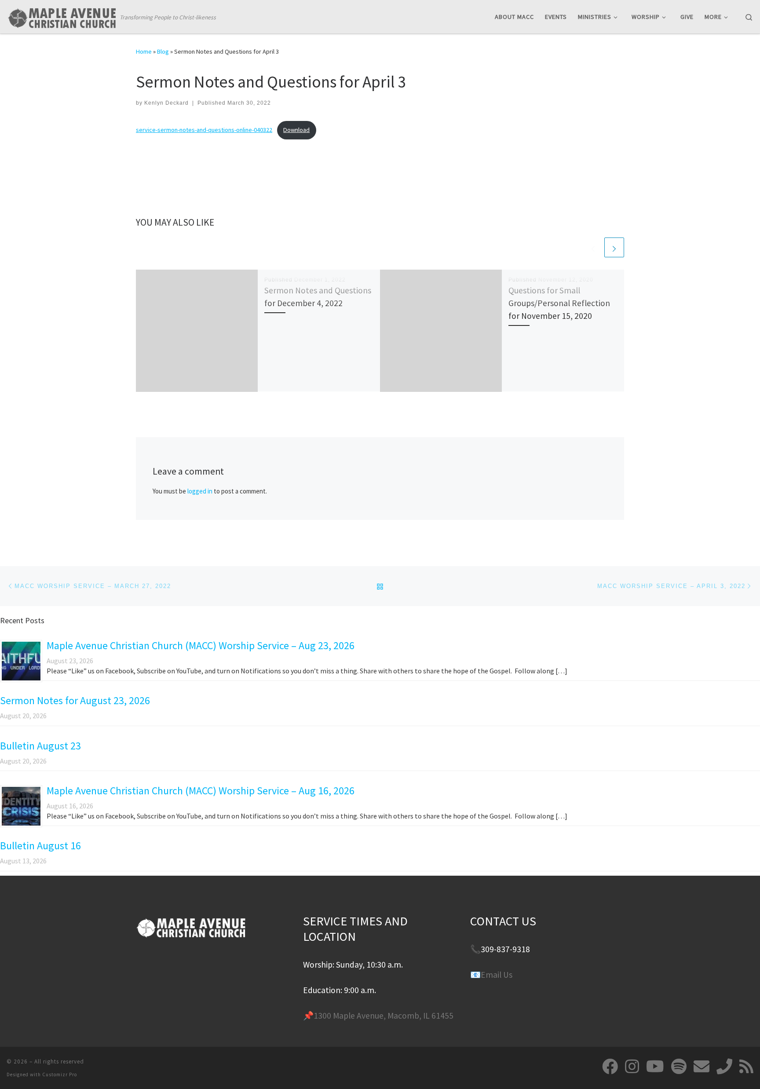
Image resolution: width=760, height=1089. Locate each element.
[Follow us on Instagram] (632, 1066)
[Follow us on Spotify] (679, 1066)
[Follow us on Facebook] (610, 1066)
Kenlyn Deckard (166, 103)
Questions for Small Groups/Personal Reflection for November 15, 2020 (559, 303)
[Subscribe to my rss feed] (746, 1066)
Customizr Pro (59, 1074)
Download (296, 130)
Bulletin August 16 (40, 845)
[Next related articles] (614, 247)
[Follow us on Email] (701, 1066)
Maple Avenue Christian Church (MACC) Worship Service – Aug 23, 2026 (200, 645)
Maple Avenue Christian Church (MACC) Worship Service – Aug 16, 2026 (200, 790)
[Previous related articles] (593, 247)
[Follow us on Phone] (724, 1066)
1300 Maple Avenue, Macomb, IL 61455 (383, 1015)
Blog (163, 51)
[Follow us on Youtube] (655, 1066)
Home (144, 51)
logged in (199, 491)
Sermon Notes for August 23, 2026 (75, 700)
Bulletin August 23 (40, 746)
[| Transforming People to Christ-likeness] (62, 16)
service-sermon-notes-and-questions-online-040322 (204, 130)
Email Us (496, 974)
